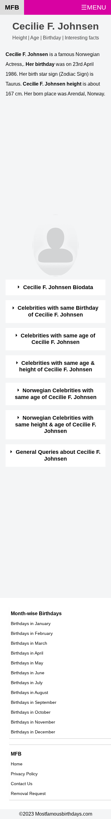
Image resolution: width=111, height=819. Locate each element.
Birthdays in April (27, 653)
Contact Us (21, 783)
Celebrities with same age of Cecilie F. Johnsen (58, 339)
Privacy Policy (24, 773)
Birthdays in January (31, 623)
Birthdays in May (27, 662)
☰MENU (93, 7)
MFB (12, 7)
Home (17, 763)
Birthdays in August (29, 692)
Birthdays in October (31, 712)
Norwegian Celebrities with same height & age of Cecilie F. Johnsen (55, 424)
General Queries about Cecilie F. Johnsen (58, 455)
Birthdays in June (27, 672)
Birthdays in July (27, 682)
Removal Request (28, 793)
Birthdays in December (33, 731)
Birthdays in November (33, 722)
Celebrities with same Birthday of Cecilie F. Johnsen (58, 311)
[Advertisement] (55, 159)
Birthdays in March (29, 643)
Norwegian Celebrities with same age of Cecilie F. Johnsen (56, 393)
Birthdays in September (33, 702)
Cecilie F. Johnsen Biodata (58, 287)
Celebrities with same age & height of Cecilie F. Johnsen (57, 366)
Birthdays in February (32, 633)
